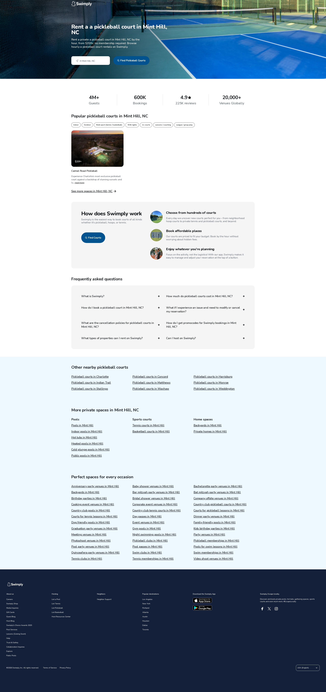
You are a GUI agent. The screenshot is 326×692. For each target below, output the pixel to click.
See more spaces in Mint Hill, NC (91, 191)
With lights (132, 125)
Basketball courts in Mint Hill (151, 431)
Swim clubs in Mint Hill (147, 552)
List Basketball (58, 612)
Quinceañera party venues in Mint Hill (95, 552)
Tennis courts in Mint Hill (148, 425)
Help (8, 638)
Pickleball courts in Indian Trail (91, 383)
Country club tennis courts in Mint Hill (156, 510)
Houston (145, 621)
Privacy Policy (65, 668)
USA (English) (303, 668)
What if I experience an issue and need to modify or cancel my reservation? (203, 309)
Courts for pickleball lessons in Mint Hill (219, 510)
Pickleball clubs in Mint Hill (150, 541)
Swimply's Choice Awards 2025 (19, 625)
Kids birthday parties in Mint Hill (214, 528)
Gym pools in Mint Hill (146, 528)
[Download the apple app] (202, 600)
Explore (9, 651)
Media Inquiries (12, 608)
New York (146, 603)
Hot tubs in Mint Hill (84, 437)
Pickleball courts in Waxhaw (150, 389)
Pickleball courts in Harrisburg (213, 377)
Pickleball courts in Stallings (89, 389)
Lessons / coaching (163, 125)
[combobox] (90, 60)
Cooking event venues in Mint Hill (92, 504)
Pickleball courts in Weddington (214, 389)
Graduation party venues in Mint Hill (94, 528)
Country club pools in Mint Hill (90, 510)
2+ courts (146, 125)
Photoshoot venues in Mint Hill (91, 541)
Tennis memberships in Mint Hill (153, 559)
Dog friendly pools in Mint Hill (90, 522)
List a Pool (56, 599)
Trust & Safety (12, 642)
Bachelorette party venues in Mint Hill (218, 486)
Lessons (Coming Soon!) (16, 634)
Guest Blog (10, 616)
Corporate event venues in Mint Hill (154, 504)
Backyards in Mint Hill (208, 425)
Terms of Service (50, 668)
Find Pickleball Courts (132, 60)
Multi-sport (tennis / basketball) (109, 125)
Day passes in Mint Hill (147, 516)
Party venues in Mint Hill (209, 534)
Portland (145, 608)
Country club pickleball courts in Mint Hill (220, 504)
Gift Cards (10, 612)
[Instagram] (276, 609)
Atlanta (145, 612)
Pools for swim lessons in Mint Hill (215, 547)
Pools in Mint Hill (82, 425)
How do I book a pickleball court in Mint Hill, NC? (112, 308)
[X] (269, 609)
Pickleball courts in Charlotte (89, 377)
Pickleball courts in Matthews (151, 383)
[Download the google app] (202, 607)
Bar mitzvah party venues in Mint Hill (156, 492)
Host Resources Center (61, 616)
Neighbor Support (104, 599)
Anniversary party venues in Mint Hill (95, 486)
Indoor (76, 125)
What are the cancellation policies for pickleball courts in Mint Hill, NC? (117, 325)
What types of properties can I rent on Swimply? (112, 338)
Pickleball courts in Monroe (211, 383)
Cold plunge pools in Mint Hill (90, 449)
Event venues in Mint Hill (148, 522)
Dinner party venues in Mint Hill (214, 516)
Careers (9, 599)
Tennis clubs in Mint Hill (86, 559)
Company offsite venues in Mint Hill (216, 498)
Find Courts (94, 237)
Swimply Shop (12, 603)
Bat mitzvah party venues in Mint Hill (217, 492)
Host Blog (10, 621)
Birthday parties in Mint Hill (89, 498)
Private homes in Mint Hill (210, 431)
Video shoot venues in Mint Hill (213, 559)
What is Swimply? (92, 296)
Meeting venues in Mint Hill (88, 534)
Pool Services (11, 629)
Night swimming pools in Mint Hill (154, 534)
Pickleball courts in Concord (150, 377)
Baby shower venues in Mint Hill (153, 486)
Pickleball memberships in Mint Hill (216, 541)
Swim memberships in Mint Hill (213, 552)
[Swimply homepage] (163, 3)
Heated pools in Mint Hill (87, 443)
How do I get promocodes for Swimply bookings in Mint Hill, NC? (201, 325)
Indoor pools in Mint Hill (86, 431)
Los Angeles (147, 599)
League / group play (184, 125)
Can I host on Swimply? (181, 338)
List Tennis (56, 603)
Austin (145, 616)
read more (79, 182)
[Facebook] (262, 609)
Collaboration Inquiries (15, 647)
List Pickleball (57, 608)
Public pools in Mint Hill (86, 456)
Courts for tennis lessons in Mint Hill (94, 516)
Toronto (145, 629)
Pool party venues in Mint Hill (90, 547)
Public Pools (11, 655)
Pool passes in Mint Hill (147, 547)
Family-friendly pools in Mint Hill (215, 522)
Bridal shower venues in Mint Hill (153, 498)
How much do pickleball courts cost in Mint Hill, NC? (199, 296)
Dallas (145, 625)
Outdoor (87, 125)
